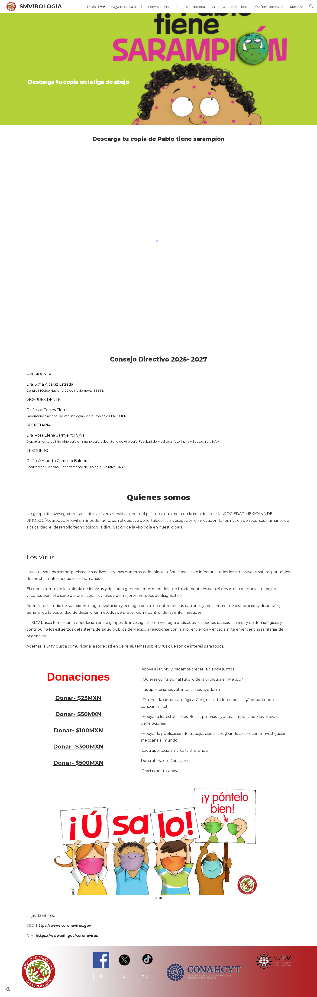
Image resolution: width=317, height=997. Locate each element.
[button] (311, 6)
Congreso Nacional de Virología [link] (200, 6)
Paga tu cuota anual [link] (126, 6)
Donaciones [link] (240, 6)
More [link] (294, 6)
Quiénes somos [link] (267, 6)
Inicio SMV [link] (96, 6)
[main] (78, 69)
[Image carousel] (158, 843)
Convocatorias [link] (159, 6)
